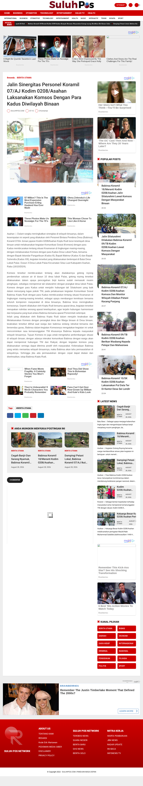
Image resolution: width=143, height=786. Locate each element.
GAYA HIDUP (104, 643)
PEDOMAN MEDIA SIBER (50, 747)
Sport (120, 18)
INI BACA (111, 749)
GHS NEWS (78, 749)
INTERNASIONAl (126, 643)
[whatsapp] (25, 415)
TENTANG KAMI (46, 734)
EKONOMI (123, 636)
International (10, 18)
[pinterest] (33, 415)
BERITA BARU (79, 744)
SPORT (122, 666)
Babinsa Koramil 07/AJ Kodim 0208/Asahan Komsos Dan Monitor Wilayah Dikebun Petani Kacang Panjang (115, 294)
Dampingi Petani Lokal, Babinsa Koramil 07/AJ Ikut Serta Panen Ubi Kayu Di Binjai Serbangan (75, 459)
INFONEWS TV (114, 753)
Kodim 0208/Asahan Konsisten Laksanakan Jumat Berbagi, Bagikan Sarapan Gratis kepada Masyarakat (125, 488)
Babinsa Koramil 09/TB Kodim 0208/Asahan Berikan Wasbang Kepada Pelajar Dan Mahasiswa (116, 340)
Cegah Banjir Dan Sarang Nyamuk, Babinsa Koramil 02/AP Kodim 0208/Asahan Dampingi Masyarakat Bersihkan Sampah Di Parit (23, 459)
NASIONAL (123, 651)
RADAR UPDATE (114, 744)
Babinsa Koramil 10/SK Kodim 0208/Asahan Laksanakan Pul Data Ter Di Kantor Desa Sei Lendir (116, 383)
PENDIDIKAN (104, 658)
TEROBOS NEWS (80, 736)
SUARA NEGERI (80, 740)
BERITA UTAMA (24, 77)
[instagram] (11, 5)
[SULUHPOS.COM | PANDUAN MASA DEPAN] (71, 9)
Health (91, 13)
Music (83, 18)
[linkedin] (41, 415)
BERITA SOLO (79, 753)
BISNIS (122, 628)
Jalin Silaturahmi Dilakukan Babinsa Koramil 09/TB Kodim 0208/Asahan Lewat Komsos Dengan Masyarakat (117, 245)
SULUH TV (79, 13)
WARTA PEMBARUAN (117, 736)
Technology (46, 13)
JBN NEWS (112, 740)
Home (7, 13)
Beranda (11, 77)
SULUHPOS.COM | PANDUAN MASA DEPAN (79, 772)
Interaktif (93, 18)
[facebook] (3, 5)
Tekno (103, 18)
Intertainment (64, 13)
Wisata (112, 18)
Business (17, 13)
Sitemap (121, 5)
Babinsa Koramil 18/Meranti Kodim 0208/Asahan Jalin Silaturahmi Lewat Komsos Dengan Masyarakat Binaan (117, 194)
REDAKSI (43, 738)
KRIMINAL (103, 651)
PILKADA (123, 658)
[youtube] (15, 5)
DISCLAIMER (45, 751)
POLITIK (102, 666)
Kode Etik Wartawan (48, 742)
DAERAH (102, 636)
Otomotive (31, 13)
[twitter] (7, 5)
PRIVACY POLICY (46, 755)
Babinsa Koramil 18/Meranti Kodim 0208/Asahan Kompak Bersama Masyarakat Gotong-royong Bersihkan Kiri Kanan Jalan (50, 23)
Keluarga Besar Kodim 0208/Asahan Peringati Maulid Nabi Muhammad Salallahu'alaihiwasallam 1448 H (129, 515)
